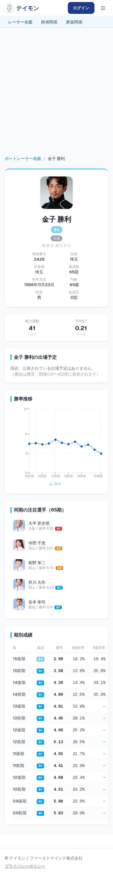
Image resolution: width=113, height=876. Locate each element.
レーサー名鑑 (20, 22)
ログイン (81, 7)
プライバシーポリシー (25, 866)
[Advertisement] (56, 96)
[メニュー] (103, 8)
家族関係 (74, 22)
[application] (56, 447)
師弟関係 (49, 22)
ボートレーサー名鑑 (23, 158)
